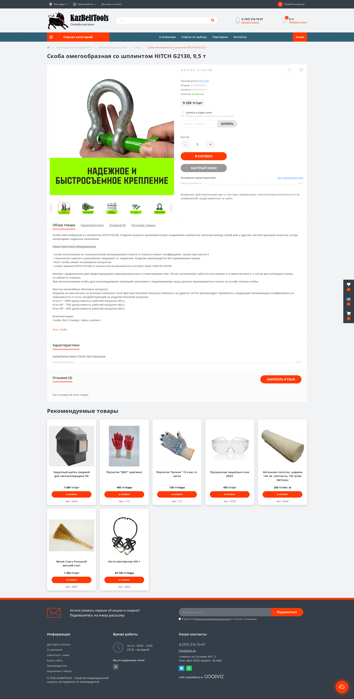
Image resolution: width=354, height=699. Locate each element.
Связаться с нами (58, 655)
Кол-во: (185, 137)
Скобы (137, 47)
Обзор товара (64, 225)
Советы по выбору (194, 37)
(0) (210, 70)
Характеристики (92, 225)
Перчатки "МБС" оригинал (124, 472)
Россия (204, 81)
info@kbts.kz (187, 651)
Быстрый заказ (200, 168)
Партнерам (220, 37)
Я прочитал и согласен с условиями (219, 619)
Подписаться (287, 612)
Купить (227, 124)
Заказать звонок (250, 22)
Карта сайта (55, 660)
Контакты (240, 37)
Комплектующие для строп (112, 47)
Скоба (63, 329)
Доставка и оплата (112, 4)
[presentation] (51, 208)
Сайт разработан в (191, 677)
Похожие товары (143, 225)
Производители (57, 665)
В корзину (200, 156)
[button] (59, 4)
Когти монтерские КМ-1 (124, 561)
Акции (300, 37)
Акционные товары (59, 671)
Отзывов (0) (117, 225)
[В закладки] (68, 423)
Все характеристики (290, 177)
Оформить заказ (298, 22)
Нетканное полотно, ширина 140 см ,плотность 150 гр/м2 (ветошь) (282, 476)
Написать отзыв (281, 379)
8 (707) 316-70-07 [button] (192, 644)
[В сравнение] (75, 423)
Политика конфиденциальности (212, 619)
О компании (167, 37)
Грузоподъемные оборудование (73, 47)
